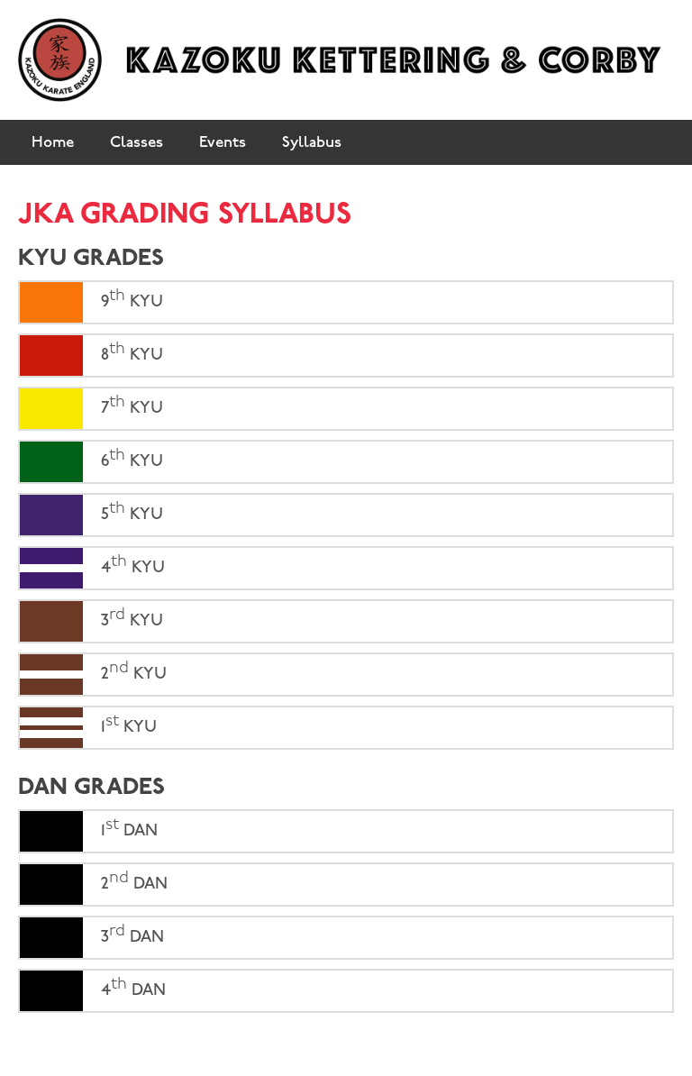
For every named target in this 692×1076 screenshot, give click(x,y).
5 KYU (129, 511)
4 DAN (131, 987)
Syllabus (311, 142)
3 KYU (129, 617)
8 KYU (129, 352)
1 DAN (127, 827)
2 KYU (131, 671)
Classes (136, 142)
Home (53, 142)
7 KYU (129, 405)
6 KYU (129, 458)
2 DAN (132, 881)
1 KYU (126, 724)
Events (222, 142)
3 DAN (130, 934)
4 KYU (130, 564)
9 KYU (129, 298)
